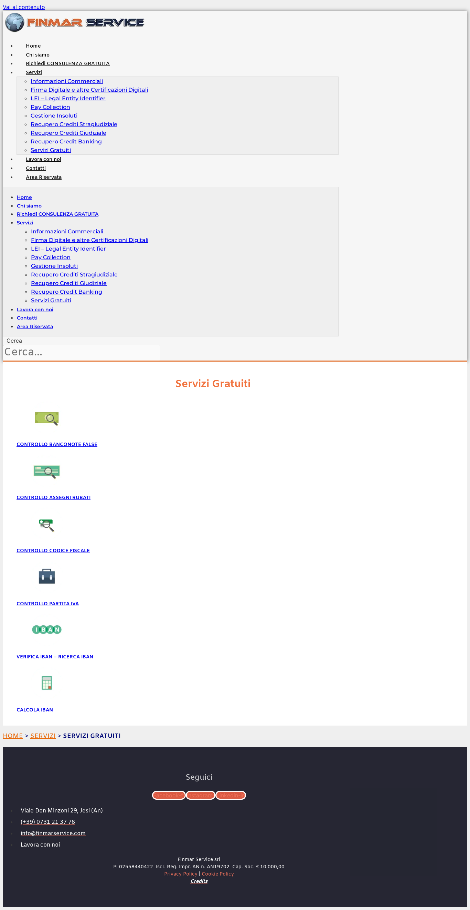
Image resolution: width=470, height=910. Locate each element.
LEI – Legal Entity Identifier (68, 98)
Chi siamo (38, 55)
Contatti (36, 168)
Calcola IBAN (35, 710)
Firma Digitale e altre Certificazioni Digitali (89, 90)
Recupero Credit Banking (66, 141)
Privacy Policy (180, 874)
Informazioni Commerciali (67, 81)
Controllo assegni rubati (53, 498)
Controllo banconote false (57, 445)
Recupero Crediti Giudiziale (68, 133)
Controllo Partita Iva (48, 604)
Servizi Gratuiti (51, 150)
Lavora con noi (43, 159)
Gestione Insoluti (54, 115)
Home (33, 46)
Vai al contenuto (24, 6)
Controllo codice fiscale (53, 551)
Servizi (34, 73)
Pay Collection (50, 107)
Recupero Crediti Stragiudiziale (74, 124)
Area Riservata (44, 177)
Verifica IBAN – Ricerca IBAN (55, 657)
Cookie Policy (218, 874)
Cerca (14, 340)
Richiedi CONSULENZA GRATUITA (68, 64)
